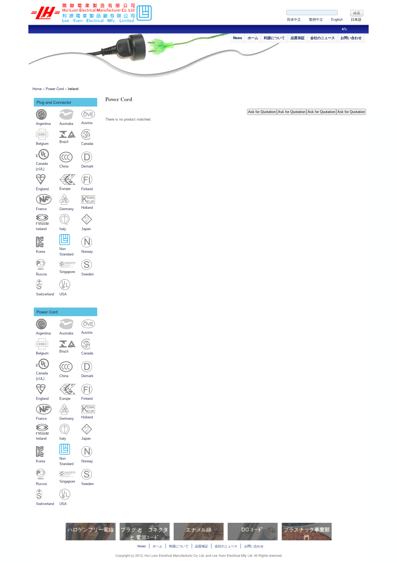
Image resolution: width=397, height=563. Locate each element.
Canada (87, 144)
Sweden (87, 274)
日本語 (356, 19)
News (237, 37)
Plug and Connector (53, 102)
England (42, 189)
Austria (86, 123)
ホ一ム (253, 37)
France (41, 209)
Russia (41, 274)
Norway (87, 252)
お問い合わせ (351, 37)
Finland (87, 189)
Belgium (42, 144)
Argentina (43, 124)
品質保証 (298, 37)
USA (63, 294)
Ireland (73, 88)
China (63, 166)
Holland (87, 208)
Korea (40, 252)
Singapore (67, 272)
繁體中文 (316, 19)
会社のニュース (322, 37)
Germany (66, 209)
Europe (64, 189)
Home (37, 88)
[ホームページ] (92, 21)
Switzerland (45, 294)
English (337, 19)
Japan (86, 229)
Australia (66, 124)
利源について (274, 37)
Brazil (63, 142)
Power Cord (55, 88)
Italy (62, 229)
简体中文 (294, 19)
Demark (87, 166)
